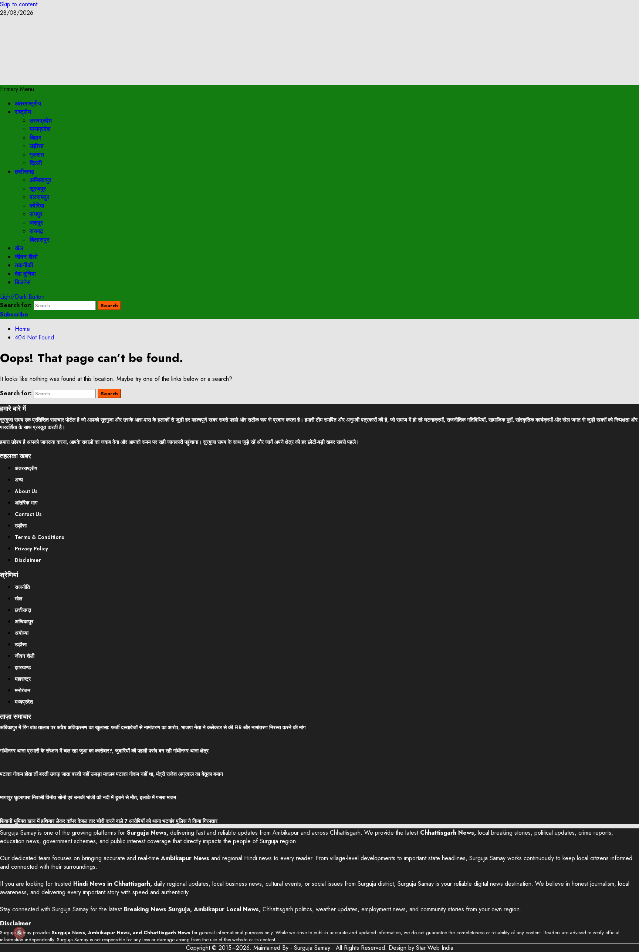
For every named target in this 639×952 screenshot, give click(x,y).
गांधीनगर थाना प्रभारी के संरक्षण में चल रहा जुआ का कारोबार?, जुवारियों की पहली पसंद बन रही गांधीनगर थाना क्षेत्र (104, 750)
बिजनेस (23, 282)
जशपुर (36, 222)
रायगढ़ (36, 231)
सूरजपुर (38, 188)
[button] (17, 89)
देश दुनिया (25, 273)
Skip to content (18, 4)
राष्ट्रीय (23, 112)
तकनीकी (24, 265)
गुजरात (37, 154)
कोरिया (37, 205)
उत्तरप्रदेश (41, 120)
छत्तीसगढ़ (24, 171)
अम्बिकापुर (40, 180)
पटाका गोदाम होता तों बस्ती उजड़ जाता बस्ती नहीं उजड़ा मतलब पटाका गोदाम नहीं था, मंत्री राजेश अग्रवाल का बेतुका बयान (111, 774)
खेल (19, 248)
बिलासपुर (39, 239)
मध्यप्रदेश (40, 129)
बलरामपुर (39, 197)
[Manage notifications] (19, 933)
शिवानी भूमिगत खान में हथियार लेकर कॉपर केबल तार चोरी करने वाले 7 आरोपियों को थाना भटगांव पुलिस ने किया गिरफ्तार (108, 821)
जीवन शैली (26, 256)
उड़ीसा (37, 146)
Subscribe (14, 314)
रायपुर (36, 214)
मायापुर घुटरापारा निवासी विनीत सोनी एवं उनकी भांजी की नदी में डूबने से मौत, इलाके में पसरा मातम (88, 797)
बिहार (35, 137)
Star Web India (434, 947)
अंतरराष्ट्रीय (28, 103)
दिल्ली (36, 163)
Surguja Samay (313, 947)
